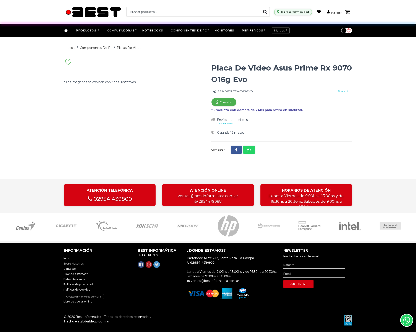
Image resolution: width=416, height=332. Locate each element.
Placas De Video (129, 48)
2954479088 (210, 201)
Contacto (69, 268)
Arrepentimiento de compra (83, 296)
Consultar (225, 102)
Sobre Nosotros (73, 263)
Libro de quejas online (77, 301)
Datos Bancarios (74, 279)
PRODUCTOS (86, 30)
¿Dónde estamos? (75, 274)
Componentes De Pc (96, 48)
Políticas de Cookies (76, 289)
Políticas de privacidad (78, 284)
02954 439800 (112, 199)
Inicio (71, 48)
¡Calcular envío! (224, 123)
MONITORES (224, 30)
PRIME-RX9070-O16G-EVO (235, 91)
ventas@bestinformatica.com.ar (208, 196)
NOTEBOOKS (152, 30)
